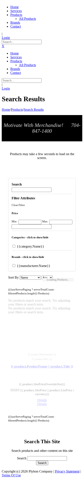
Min (14, 221)
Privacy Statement (67, 471)
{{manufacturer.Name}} (33, 266)
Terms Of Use (11, 475)
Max (45, 221)
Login (6, 37)
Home (6, 109)
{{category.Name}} (30, 246)
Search (21, 458)
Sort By (13, 277)
